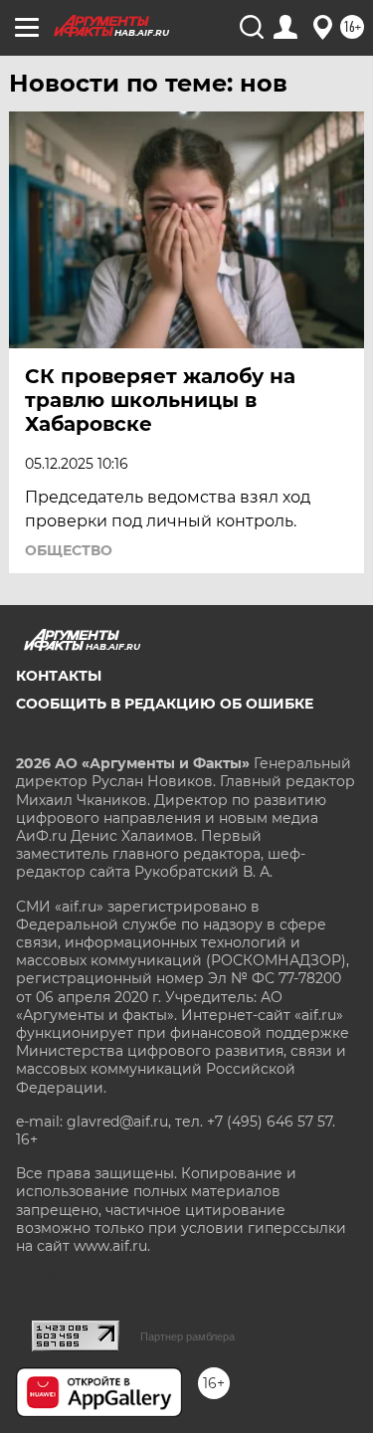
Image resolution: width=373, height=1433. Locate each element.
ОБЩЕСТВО (68, 550)
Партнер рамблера (187, 1336)
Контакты (58, 676)
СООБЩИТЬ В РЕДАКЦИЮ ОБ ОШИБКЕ (164, 704)
